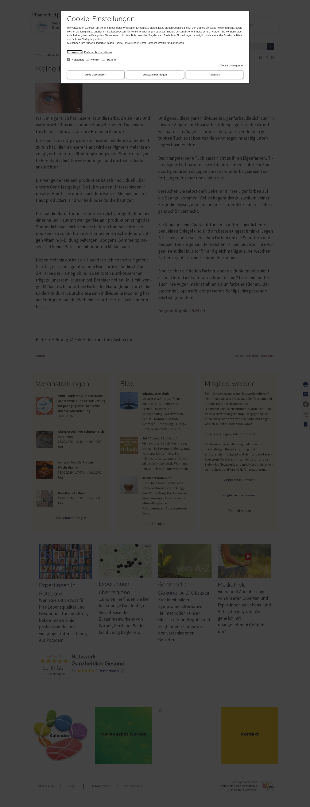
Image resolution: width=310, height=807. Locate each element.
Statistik (111, 59)
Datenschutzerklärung (98, 52)
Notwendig (78, 59)
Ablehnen (214, 74)
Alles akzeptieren (95, 74)
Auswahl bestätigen (155, 74)
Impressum (74, 52)
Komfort (95, 59)
